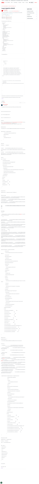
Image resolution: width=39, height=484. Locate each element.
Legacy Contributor (5, 104)
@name (21, 214)
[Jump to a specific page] (24, 102)
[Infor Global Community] (5, 2)
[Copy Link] (6, 105)
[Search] (29, 2)
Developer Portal (29, 16)
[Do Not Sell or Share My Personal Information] (1, 483)
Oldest (4, 102)
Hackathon (28, 14)
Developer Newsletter (30, 18)
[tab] (3, 101)
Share (2, 98)
